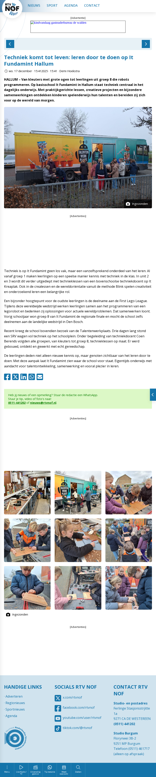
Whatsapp (32, 377)
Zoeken (78, 772)
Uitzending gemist (35, 773)
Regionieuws (15, 703)
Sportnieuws (15, 709)
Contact (92, 5)
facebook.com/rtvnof (79, 707)
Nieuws (34, 5)
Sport (52, 5)
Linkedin (24, 377)
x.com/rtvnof (72, 697)
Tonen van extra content (153, 395)
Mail (41, 377)
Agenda (71, 5)
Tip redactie (49, 772)
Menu (7, 772)
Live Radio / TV (21, 773)
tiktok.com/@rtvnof (77, 728)
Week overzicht (64, 773)
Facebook (8, 377)
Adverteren (14, 696)
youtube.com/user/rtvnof (82, 717)
